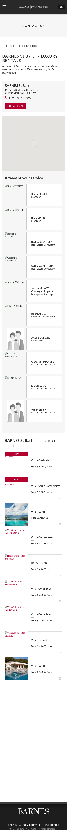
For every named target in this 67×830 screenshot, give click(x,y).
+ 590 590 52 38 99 (20, 98)
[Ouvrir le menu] (4, 7)
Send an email (15, 106)
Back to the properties (23, 46)
